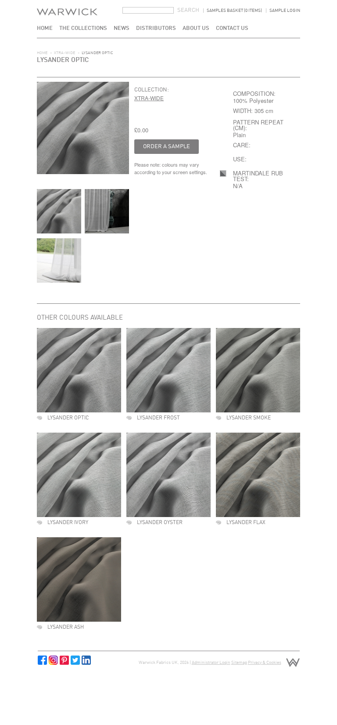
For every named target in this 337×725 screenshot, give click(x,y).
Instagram (53, 660)
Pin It (64, 660)
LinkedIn (86, 660)
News (121, 28)
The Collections (83, 28)
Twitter (75, 660)
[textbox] (148, 10)
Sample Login (284, 10)
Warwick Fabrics (67, 19)
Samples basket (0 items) (234, 10)
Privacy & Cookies (264, 662)
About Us (196, 28)
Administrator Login (211, 662)
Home (45, 28)
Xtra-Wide (64, 53)
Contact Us (232, 28)
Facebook (42, 660)
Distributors (156, 28)
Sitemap (239, 662)
